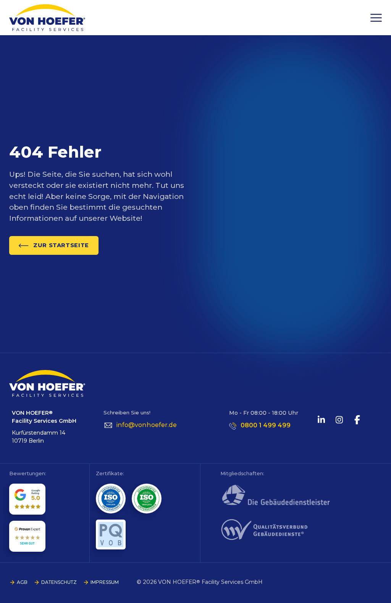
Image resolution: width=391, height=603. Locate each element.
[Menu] (376, 17)
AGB (22, 582)
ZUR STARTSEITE (61, 245)
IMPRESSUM (104, 582)
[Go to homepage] (47, 17)
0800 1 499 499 (266, 425)
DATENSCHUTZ (59, 582)
